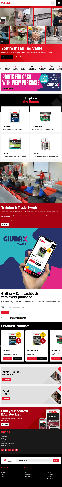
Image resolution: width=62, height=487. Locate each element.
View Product (8, 358)
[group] (31, 82)
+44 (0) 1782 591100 (5, 445)
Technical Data (18, 358)
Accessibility (26, 480)
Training (25, 472)
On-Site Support (27, 470)
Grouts (2, 474)
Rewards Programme (51, 470)
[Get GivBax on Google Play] (22, 318)
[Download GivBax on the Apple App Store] (14, 318)
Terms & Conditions (50, 478)
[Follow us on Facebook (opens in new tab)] (16, 450)
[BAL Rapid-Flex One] (37, 339)
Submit (55, 460)
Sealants (2, 476)
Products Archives (5, 467)
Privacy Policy (49, 480)
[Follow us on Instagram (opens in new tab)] (13, 450)
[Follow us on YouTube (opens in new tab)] (2, 450)
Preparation (3, 470)
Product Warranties (27, 474)
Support (26, 467)
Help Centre (26, 478)
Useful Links (50, 467)
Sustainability (49, 476)
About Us (49, 472)
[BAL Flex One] (12, 339)
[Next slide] (61, 346)
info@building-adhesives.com (7, 443)
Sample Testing (27, 476)
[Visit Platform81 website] (55, 483)
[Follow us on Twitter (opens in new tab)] (9, 450)
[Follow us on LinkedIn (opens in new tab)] (6, 450)
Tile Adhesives (3, 472)
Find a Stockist (50, 474)
